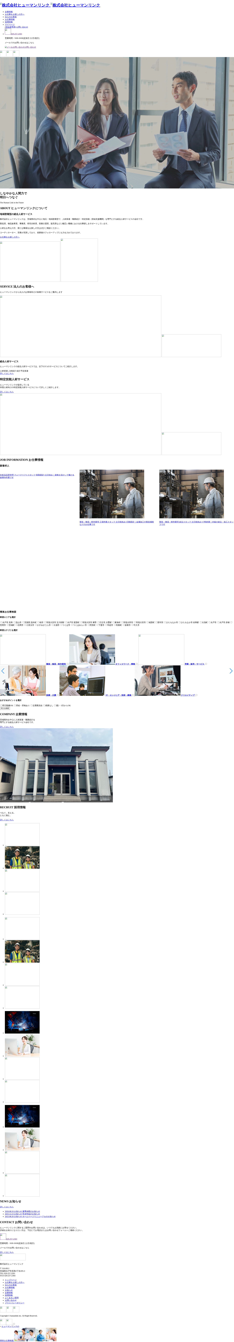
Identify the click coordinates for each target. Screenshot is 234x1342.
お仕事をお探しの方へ (14, 14)
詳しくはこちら (7, 373)
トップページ (11, 1280)
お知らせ (9, 1290)
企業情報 (9, 12)
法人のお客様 (11, 17)
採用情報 (9, 22)
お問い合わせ (22, 27)
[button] (231, 671)
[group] (37, 475)
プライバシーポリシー (14, 1303)
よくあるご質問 (12, 1298)
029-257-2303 (16, 34)
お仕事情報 (10, 19)
